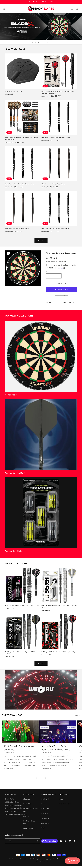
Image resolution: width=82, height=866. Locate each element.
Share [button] (50, 302)
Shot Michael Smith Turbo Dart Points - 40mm (19, 184)
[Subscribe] (37, 840)
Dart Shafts (45, 813)
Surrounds (45, 818)
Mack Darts (17, 859)
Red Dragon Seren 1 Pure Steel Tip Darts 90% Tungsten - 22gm (59, 606)
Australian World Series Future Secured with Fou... (56, 748)
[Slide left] (36, 778)
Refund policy (37, 859)
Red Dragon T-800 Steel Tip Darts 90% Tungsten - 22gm (58, 652)
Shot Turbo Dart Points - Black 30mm (17, 228)
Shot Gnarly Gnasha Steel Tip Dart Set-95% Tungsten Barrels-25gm (22, 138)
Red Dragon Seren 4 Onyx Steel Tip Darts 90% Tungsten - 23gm (22, 653)
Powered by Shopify (25, 859)
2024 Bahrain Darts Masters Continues (19, 748)
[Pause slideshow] (53, 42)
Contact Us (27, 804)
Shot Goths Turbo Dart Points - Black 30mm (55, 228)
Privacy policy (47, 859)
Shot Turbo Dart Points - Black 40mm (53, 184)
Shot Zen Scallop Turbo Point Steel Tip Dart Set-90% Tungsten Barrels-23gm (57, 92)
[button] (4, 8)
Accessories (45, 823)
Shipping (49, 261)
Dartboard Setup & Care (29, 822)
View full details (68, 302)
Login (61, 799)
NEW (43, 828)
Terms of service (57, 859)
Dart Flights (45, 809)
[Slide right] (45, 778)
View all (41, 240)
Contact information (42, 861)
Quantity (49, 272)
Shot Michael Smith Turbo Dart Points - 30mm (55, 137)
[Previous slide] (28, 42)
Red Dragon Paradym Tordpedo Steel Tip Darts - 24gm (22, 605)
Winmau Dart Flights (14, 473)
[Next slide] (47, 42)
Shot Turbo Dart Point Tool (13, 91)
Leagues (26, 816)
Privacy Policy (28, 828)
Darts (43, 804)
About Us (26, 799)
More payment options (61, 295)
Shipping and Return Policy (30, 810)
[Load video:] (41, 690)
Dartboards (10, 395)
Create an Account (65, 804)
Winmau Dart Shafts (13, 551)
